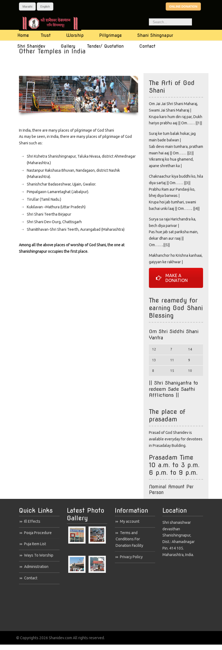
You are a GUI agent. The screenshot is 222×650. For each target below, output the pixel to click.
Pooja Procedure (38, 533)
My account (129, 521)
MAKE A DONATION (176, 278)
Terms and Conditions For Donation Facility (129, 539)
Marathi (27, 6)
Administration (36, 566)
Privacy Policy (131, 557)
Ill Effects (32, 521)
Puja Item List (35, 544)
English (45, 6)
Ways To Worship (38, 555)
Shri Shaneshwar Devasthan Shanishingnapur (55, 23)
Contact (30, 578)
